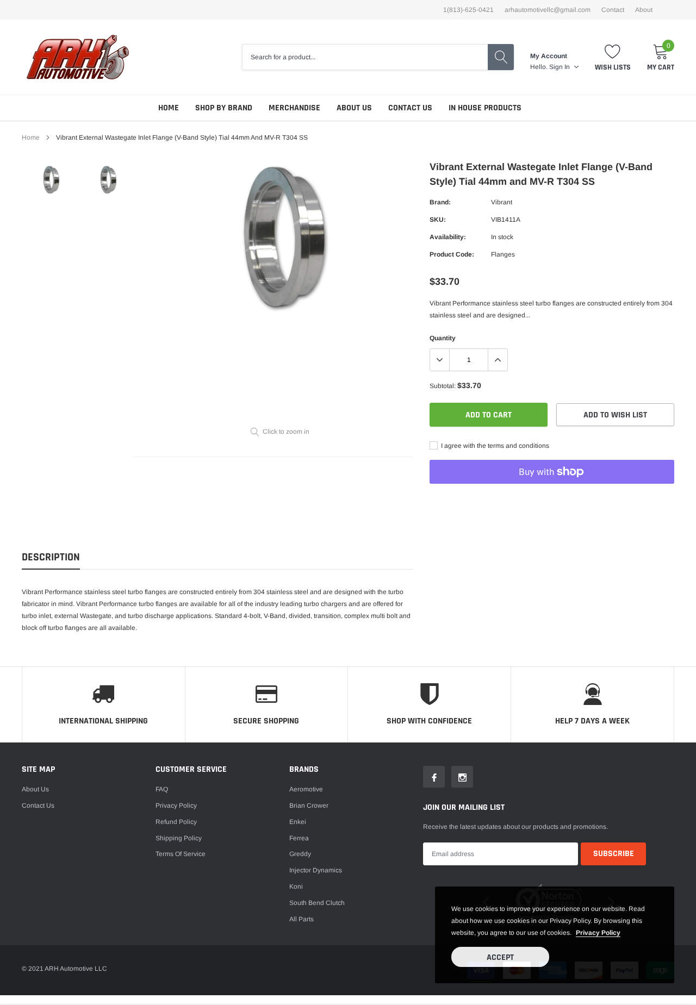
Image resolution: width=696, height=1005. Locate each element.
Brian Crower (308, 805)
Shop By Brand (223, 108)
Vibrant (501, 202)
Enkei (297, 822)
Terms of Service (181, 854)
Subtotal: (443, 386)
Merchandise (294, 108)
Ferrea (299, 838)
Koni (296, 886)
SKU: (438, 219)
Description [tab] (51, 557)
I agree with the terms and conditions (494, 446)
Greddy (300, 854)
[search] (501, 57)
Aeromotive (306, 789)
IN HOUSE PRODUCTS (485, 108)
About (643, 10)
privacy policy (598, 933)
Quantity (443, 338)
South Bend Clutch (317, 903)
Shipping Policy (179, 838)
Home (168, 108)
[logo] (77, 57)
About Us (354, 108)
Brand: (440, 202)
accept (500, 957)
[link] (50, 180)
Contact (612, 10)
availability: (448, 237)
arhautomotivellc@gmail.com (548, 10)
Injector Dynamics (315, 870)
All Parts (301, 919)
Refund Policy (176, 822)
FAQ (162, 789)
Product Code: (452, 254)
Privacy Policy (176, 805)
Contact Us (410, 108)
